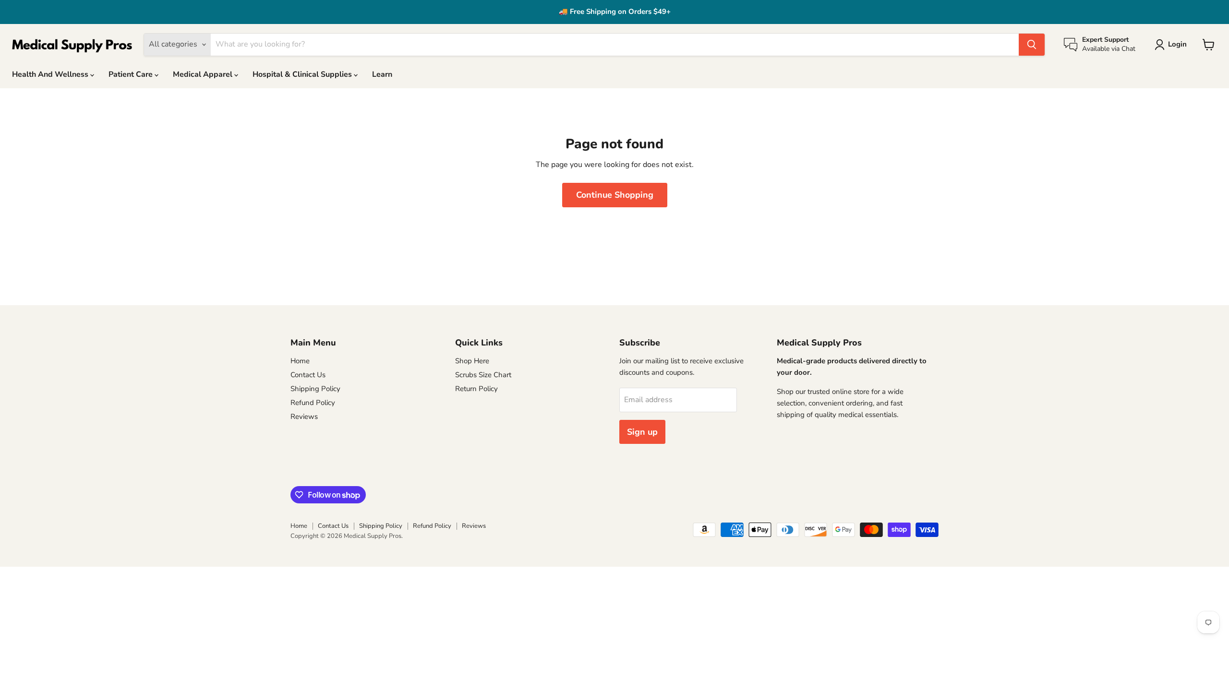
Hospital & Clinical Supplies (303, 74)
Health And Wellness (51, 74)
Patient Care (131, 74)
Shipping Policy (315, 388)
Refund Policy (312, 402)
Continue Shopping (614, 195)
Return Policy (476, 388)
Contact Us (307, 375)
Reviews (304, 416)
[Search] (1032, 45)
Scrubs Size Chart (483, 375)
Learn (382, 74)
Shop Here (472, 361)
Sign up (642, 432)
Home (300, 361)
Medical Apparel (203, 74)
